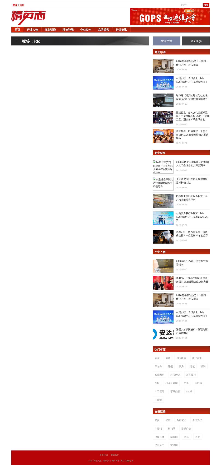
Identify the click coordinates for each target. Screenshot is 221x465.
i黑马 (186, 436)
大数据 (198, 383)
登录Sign (196, 41)
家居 (157, 358)
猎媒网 (174, 436)
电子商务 (197, 358)
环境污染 (175, 374)
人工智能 (159, 391)
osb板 (189, 391)
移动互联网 (172, 383)
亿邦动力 (159, 445)
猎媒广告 (186, 428)
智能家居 (159, 374)
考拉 (157, 420)
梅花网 (171, 428)
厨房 (181, 366)
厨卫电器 (181, 358)
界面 (197, 436)
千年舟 (158, 366)
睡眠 (170, 366)
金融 (157, 383)
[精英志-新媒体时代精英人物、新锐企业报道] (35, 18)
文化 (186, 383)
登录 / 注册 (18, 5)
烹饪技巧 (191, 374)
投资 (203, 366)
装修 (168, 358)
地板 (192, 366)
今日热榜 (197, 420)
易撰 (168, 420)
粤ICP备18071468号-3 (122, 460)
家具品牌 (175, 391)
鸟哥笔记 (181, 420)
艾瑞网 (174, 445)
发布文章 (166, 41)
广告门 (158, 428)
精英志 (98, 460)
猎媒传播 (159, 436)
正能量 (158, 399)
